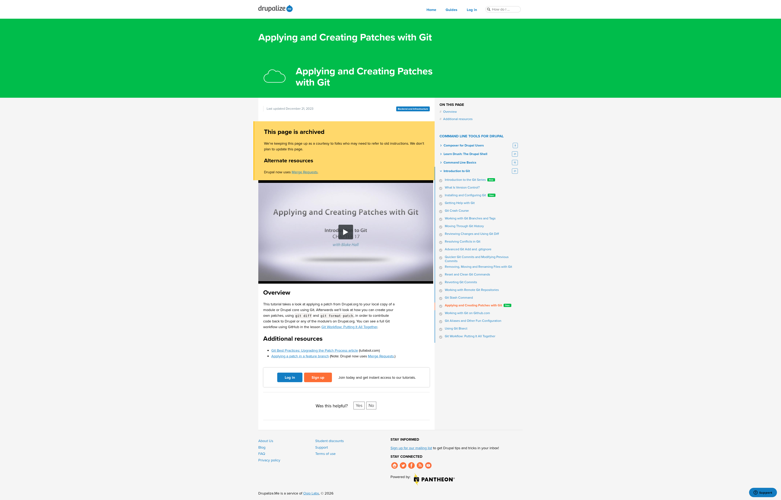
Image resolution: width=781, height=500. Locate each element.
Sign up (318, 377)
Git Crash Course (457, 211)
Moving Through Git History (464, 226)
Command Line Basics (460, 162)
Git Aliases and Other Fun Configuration (473, 321)
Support (321, 447)
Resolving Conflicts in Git (462, 242)
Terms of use (325, 453)
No (371, 405)
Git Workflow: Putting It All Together (349, 327)
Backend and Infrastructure (413, 109)
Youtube (428, 465)
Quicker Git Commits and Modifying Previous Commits (476, 259)
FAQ (261, 453)
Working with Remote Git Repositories (472, 290)
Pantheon (434, 479)
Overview (450, 112)
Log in (472, 9)
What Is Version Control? (462, 187)
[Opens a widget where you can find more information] (763, 493)
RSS (420, 465)
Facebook (411, 465)
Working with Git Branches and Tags (470, 218)
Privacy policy (269, 460)
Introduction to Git (457, 171)
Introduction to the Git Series (469, 180)
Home (431, 9)
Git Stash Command (459, 298)
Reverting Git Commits (461, 282)
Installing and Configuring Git (469, 195)
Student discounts (329, 441)
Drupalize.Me (276, 8)
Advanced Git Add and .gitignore (468, 249)
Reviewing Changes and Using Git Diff (472, 234)
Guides (451, 9)
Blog (261, 447)
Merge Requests (304, 172)
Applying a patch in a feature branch (300, 356)
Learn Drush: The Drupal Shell (465, 154)
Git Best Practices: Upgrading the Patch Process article (314, 350)
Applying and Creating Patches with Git (477, 305)
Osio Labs (311, 493)
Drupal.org (394, 465)
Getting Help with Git (460, 203)
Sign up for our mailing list (411, 448)
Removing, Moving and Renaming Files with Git (478, 267)
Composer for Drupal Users (464, 145)
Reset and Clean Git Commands (467, 274)
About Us (265, 441)
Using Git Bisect (456, 328)
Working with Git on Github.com (467, 313)
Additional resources (457, 119)
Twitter (403, 465)
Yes (359, 405)
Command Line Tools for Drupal (472, 136)
